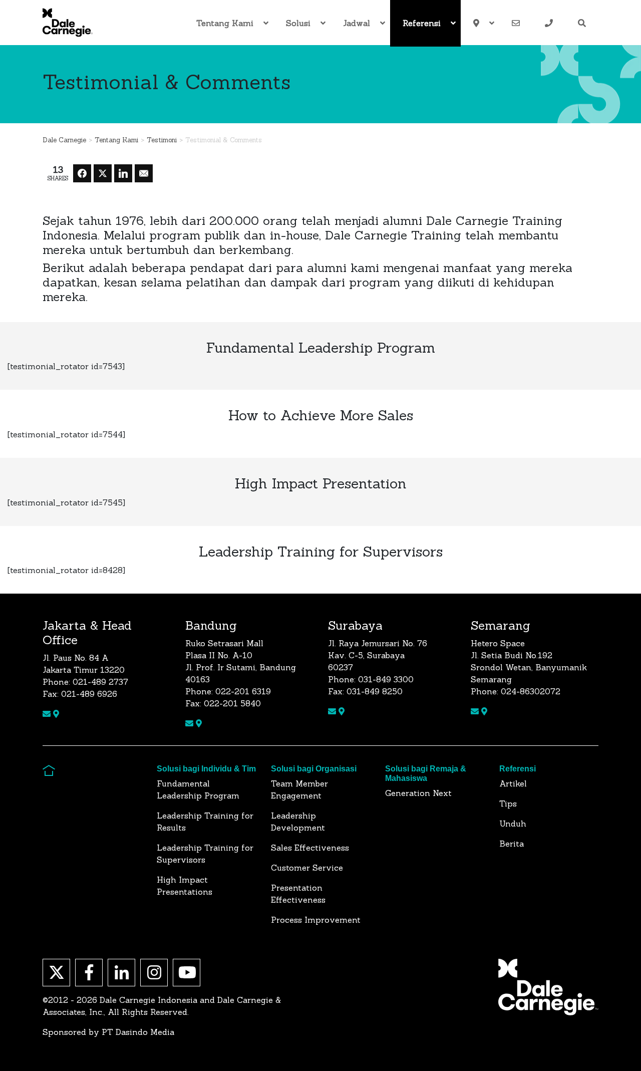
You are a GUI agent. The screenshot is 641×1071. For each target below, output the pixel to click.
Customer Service (307, 868)
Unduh (512, 824)
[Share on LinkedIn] (123, 173)
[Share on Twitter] (103, 173)
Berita (511, 844)
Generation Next (418, 793)
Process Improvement (316, 920)
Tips (508, 803)
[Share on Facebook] (82, 173)
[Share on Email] (144, 173)
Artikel (513, 783)
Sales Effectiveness (310, 848)
